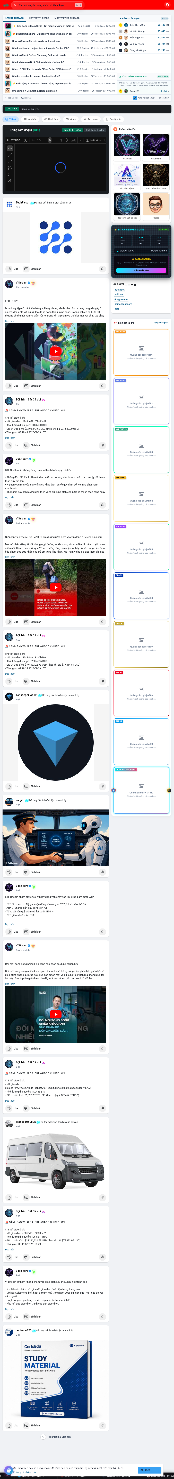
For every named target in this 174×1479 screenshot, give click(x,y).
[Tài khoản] (167, 5)
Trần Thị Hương (137, 25)
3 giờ (18, 950)
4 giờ (18, 1216)
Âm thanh (92, 119)
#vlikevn (119, 294)
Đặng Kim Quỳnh (138, 50)
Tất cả (12, 119)
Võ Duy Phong (137, 44)
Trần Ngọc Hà (137, 37)
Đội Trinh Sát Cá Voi (28, 399)
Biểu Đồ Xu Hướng (72, 130)
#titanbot (120, 289)
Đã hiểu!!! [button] (145, 1470)
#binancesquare (123, 304)
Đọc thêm (10, 321)
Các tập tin (115, 119)
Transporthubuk (26, 1121)
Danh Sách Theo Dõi (95, 130)
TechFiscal (22, 202)
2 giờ (18, 523)
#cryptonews (121, 299)
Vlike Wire (22, 459)
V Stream (22, 282)
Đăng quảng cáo (161, 322)
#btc (117, 308)
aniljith (20, 800)
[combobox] (48, 5)
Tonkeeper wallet (26, 695)
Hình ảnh (53, 119)
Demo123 (134, 91)
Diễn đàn (27, 98)
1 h (17, 287)
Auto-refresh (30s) (146, 98)
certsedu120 (23, 1330)
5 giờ (18, 1335)
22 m (18, 207)
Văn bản (32, 119)
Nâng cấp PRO (141, 270)
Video (72, 119)
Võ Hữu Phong (137, 31)
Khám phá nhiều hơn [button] (24, 1472)
